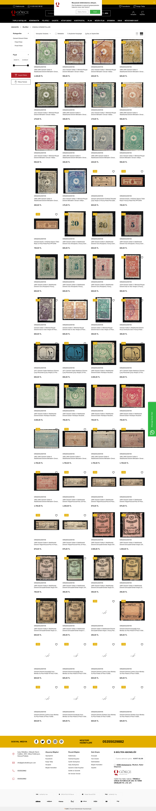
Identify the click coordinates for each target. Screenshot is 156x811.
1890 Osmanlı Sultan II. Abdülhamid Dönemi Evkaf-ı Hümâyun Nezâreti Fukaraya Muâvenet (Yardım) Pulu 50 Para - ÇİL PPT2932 (45, 414)
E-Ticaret (71, 809)
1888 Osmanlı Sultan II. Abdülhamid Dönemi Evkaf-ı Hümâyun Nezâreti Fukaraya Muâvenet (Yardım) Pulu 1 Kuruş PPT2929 (131, 414)
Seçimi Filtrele (22, 75)
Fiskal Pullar (18, 42)
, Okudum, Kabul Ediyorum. (128, 766)
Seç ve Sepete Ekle (93, 33)
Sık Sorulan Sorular (74, 773)
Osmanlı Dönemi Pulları (20, 38)
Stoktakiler (60, 33)
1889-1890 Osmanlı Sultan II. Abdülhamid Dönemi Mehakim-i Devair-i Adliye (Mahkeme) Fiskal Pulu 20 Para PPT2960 (75, 114)
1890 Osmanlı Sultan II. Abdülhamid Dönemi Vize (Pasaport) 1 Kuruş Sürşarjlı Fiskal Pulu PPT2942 (102, 285)
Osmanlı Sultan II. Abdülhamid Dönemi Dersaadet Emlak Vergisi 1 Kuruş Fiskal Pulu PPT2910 (103, 629)
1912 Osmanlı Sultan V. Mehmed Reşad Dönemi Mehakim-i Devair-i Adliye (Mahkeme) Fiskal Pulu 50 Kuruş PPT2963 (103, 70)
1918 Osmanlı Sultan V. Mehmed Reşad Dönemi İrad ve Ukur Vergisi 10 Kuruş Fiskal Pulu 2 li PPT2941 (132, 285)
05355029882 (113, 741)
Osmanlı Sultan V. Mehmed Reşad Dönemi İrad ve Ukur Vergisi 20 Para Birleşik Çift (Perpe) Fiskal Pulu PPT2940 (74, 329)
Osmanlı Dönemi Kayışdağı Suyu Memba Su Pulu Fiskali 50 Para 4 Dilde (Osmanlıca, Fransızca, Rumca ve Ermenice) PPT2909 (132, 629)
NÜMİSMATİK (34, 21)
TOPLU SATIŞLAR (19, 21)
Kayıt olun (138, 758)
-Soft (66, 809)
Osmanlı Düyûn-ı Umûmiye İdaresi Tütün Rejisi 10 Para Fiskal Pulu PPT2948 (46, 242)
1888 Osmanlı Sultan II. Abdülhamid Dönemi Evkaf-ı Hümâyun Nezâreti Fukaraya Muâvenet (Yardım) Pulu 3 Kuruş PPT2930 (102, 414)
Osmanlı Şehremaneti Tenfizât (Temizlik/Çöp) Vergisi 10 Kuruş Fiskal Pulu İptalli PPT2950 (103, 199)
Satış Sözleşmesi (73, 765)
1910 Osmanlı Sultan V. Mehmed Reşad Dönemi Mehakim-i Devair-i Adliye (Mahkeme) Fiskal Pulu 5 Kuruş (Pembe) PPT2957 (46, 157)
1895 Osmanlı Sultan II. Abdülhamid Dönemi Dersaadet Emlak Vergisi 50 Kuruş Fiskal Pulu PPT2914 (102, 586)
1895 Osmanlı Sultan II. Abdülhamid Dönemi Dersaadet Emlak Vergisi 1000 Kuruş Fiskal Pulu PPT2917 (132, 543)
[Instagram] (55, 741)
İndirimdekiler (95, 762)
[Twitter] (42, 741)
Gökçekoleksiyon (40, 67)
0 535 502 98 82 (36, 6)
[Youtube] (49, 741)
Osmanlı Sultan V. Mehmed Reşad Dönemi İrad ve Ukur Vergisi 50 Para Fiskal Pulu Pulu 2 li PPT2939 (45, 329)
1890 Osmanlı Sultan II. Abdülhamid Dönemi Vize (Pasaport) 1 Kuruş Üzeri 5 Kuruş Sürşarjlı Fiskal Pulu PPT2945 (132, 243)
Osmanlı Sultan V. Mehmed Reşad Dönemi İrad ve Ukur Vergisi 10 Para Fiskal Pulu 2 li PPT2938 (102, 329)
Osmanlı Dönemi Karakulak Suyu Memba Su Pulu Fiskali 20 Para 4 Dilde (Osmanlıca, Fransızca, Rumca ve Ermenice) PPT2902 (75, 715)
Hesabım (48, 765)
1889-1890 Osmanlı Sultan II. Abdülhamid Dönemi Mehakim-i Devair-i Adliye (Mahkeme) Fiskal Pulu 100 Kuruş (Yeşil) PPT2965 (46, 70)
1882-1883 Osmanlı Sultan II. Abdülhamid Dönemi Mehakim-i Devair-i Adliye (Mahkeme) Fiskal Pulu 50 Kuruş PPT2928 (46, 457)
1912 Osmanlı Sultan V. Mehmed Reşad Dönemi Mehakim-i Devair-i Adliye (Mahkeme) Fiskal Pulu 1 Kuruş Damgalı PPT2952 (75, 199)
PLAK (90, 21)
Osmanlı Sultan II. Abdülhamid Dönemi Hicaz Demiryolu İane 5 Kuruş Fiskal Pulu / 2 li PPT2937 (132, 329)
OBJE (120, 21)
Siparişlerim (49, 756)
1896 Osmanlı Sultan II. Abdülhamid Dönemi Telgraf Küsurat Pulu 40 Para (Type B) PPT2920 (45, 543)
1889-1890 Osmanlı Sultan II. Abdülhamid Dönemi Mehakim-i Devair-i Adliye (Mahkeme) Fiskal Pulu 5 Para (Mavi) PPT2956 (75, 157)
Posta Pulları (19, 45)
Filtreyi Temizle (22, 82)
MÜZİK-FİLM (99, 21)
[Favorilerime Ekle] (56, 42)
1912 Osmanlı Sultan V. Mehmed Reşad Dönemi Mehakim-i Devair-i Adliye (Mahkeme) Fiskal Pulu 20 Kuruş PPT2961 (46, 114)
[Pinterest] (61, 741)
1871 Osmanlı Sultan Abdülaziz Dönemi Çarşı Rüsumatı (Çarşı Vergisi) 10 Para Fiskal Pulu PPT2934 (132, 371)
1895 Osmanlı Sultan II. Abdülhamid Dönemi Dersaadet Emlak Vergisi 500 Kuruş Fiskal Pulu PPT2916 (45, 586)
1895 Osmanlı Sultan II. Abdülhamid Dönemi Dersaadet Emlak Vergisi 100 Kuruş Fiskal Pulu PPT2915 (74, 586)
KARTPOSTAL (79, 21)
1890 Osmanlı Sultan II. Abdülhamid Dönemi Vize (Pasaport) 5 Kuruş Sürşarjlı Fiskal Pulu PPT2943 (74, 285)
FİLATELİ (45, 21)
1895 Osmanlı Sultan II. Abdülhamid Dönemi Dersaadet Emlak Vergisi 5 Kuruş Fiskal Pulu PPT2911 (74, 629)
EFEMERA (111, 21)
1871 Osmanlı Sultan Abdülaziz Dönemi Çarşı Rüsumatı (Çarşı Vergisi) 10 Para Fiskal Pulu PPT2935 (75, 371)
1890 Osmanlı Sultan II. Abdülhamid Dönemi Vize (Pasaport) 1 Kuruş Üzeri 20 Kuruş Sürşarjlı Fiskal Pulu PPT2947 (75, 243)
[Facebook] (36, 741)
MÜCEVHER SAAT (131, 21)
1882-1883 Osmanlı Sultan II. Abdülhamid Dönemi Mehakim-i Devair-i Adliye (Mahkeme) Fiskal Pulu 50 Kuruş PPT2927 (75, 457)
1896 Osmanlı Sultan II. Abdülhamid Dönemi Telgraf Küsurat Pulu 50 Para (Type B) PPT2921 (131, 500)
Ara (106, 13)
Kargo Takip (140, 6)
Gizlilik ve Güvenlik (74, 771)
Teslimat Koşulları (73, 759)
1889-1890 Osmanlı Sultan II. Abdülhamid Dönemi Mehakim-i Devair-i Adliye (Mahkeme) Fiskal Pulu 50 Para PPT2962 (132, 70)
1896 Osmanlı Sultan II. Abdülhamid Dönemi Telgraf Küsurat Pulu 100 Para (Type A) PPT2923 (74, 500)
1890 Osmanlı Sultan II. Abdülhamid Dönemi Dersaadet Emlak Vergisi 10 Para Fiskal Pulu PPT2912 (45, 629)
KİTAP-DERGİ (66, 21)
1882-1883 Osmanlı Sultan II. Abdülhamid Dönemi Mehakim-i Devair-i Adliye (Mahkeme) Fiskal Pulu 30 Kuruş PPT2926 (103, 457)
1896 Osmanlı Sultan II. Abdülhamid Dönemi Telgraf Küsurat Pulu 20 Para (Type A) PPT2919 (74, 543)
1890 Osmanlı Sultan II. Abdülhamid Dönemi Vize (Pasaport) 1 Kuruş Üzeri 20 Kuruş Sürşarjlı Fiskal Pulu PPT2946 (103, 243)
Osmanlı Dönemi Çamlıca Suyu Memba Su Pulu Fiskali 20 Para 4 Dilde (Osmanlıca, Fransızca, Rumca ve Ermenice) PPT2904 (46, 715)
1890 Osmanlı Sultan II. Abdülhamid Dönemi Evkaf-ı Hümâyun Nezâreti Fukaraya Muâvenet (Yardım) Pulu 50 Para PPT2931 (74, 414)
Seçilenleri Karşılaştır (75, 33)
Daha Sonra (82, 12)
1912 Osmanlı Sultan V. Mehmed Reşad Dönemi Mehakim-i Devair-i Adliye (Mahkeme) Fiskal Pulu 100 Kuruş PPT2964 (75, 70)
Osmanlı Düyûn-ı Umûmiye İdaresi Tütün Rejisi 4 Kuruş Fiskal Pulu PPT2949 (132, 199)
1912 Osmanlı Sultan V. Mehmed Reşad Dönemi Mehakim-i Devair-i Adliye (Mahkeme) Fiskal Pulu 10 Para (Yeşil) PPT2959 (103, 114)
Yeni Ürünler (95, 759)
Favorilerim (126, 6)
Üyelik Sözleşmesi (74, 762)
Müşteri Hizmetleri (51, 768)
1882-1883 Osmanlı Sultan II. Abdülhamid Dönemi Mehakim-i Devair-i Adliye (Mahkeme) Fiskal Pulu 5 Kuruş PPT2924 (46, 500)
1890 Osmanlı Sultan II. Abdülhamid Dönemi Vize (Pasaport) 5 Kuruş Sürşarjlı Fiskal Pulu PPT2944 (45, 285)
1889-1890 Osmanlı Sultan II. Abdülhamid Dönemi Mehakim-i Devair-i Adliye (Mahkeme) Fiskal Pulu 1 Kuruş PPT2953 (46, 199)
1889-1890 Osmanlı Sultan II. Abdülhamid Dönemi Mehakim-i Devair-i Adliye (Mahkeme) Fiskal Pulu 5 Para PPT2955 (103, 157)
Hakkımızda (20, 6)
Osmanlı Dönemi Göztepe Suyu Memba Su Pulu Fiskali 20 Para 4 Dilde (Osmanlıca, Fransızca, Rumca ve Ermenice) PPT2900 (132, 715)
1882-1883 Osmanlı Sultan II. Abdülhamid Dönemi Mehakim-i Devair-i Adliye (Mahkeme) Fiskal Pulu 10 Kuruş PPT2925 (132, 457)
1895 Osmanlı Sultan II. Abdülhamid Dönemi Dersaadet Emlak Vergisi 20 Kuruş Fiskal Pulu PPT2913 (131, 586)
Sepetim (93, 768)
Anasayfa (15, 27)
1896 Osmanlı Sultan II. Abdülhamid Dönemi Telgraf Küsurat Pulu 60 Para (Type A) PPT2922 (102, 500)
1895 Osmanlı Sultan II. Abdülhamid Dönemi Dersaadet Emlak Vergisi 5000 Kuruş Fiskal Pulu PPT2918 (103, 543)
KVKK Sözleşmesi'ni (124, 765)
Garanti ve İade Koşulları (76, 768)
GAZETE (55, 21)
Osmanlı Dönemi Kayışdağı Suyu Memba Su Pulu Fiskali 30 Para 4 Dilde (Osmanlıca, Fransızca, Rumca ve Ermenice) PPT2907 (75, 672)
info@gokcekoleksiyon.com (26, 763)
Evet (95, 12)
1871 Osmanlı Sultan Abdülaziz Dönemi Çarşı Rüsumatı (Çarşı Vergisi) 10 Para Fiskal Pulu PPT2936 (46, 371)
